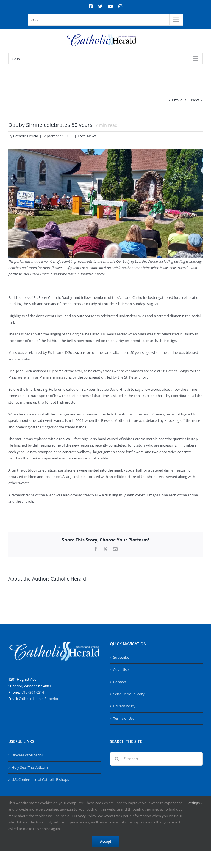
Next (195, 99)
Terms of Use (123, 718)
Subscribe (121, 657)
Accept (105, 841)
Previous (179, 99)
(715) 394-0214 (32, 692)
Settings (194, 802)
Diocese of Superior (27, 755)
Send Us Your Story (129, 693)
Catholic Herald (25, 135)
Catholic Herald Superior (39, 698)
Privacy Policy (124, 706)
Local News (87, 135)
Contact (119, 681)
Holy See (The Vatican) (30, 767)
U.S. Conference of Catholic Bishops (40, 779)
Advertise (121, 669)
